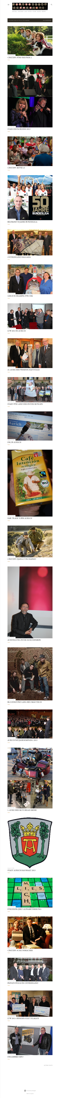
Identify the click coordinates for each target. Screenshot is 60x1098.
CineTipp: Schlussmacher (20, 950)
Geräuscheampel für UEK (20, 296)
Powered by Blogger (31, 1090)
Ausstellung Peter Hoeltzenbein (24, 640)
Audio (39, 11)
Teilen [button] (9, 59)
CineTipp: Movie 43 (16, 168)
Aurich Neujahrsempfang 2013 (22, 740)
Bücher (20, 11)
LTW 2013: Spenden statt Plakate (23, 1018)
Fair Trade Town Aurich (20, 518)
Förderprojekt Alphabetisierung (24, 909)
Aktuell (14, 11)
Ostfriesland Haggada (19, 257)
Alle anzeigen (47, 20)
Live (25, 11)
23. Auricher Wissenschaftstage (24, 369)
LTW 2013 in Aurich (17, 331)
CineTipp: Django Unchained (22, 559)
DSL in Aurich (14, 442)
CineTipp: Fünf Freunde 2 (20, 57)
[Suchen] (51, 4)
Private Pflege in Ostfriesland (23, 983)
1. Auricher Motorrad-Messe (22, 810)
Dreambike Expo (15, 1057)
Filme (34, 11)
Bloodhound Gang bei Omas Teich (25, 702)
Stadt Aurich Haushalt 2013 (22, 870)
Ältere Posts (48, 1065)
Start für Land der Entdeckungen (25, 404)
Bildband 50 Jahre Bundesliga (22, 222)
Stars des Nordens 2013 (19, 129)
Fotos (30, 11)
